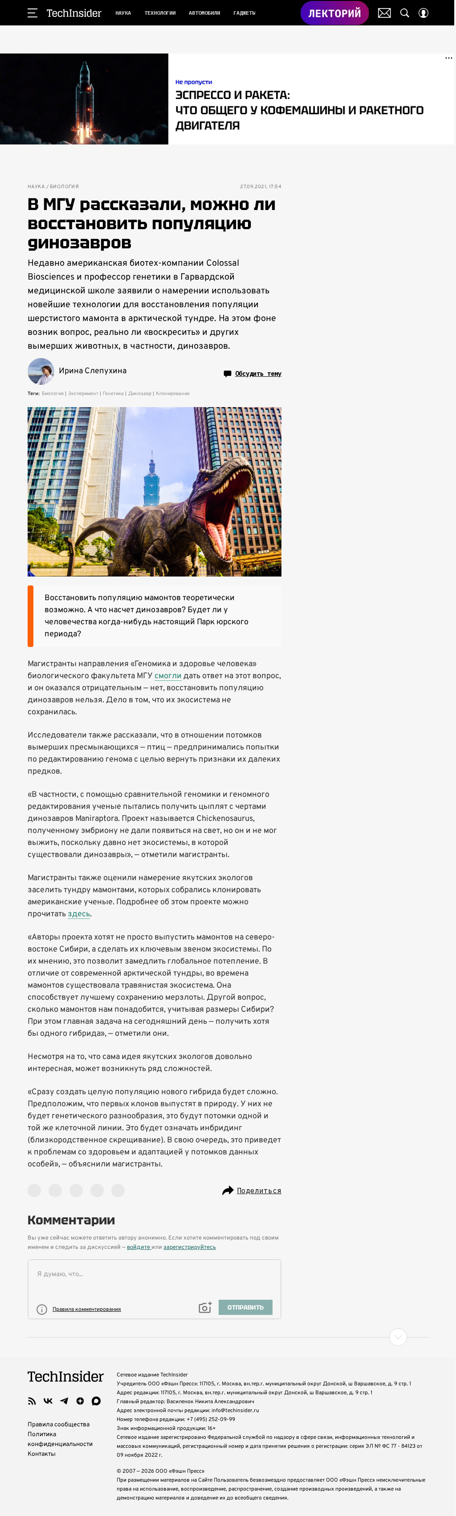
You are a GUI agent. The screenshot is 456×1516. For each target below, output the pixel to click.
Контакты (42, 1454)
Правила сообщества (59, 1425)
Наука (36, 187)
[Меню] (32, 13)
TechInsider (74, 13)
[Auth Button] (423, 13)
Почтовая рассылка (384, 13)
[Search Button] (405, 13)
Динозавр (139, 394)
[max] (96, 1401)
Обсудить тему (258, 374)
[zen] (80, 1401)
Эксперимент (83, 394)
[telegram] (64, 1401)
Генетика (113, 394)
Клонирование (173, 394)
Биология (64, 187)
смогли (168, 676)
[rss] (32, 1401)
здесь (79, 914)
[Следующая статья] (228, 1337)
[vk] (48, 1401)
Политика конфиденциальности (60, 1439)
